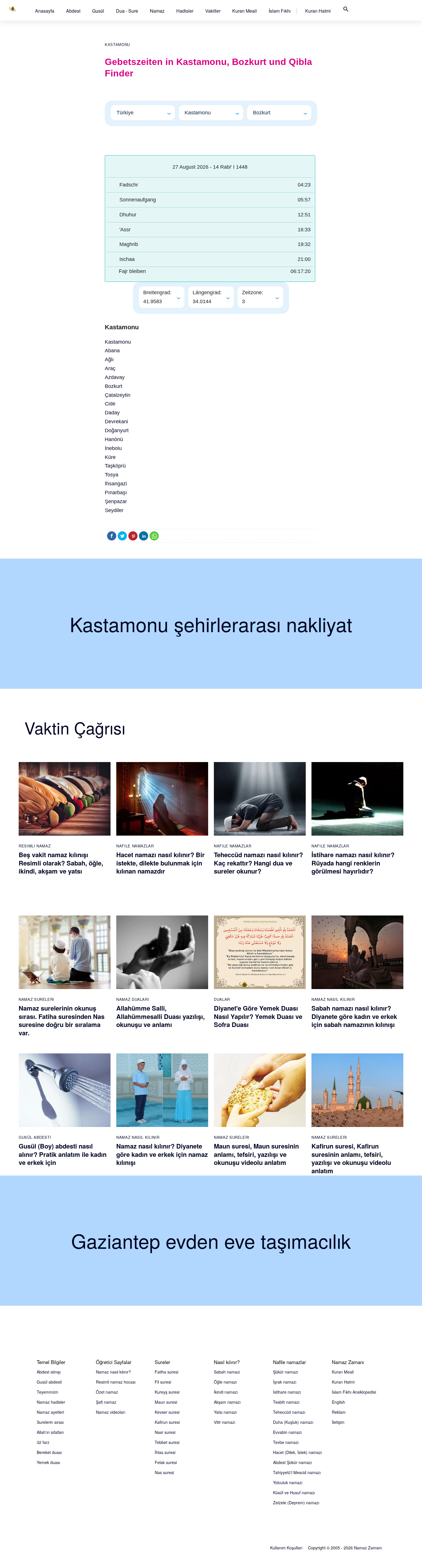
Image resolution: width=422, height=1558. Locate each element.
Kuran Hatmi (318, 10)
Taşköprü (115, 466)
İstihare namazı (287, 1392)
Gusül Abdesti (35, 1137)
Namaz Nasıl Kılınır (333, 999)
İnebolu (113, 448)
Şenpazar (116, 501)
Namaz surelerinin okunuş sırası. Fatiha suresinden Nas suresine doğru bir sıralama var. (61, 1020)
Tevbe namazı (286, 1442)
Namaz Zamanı (368, 1548)
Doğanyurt (117, 430)
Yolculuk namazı (287, 1482)
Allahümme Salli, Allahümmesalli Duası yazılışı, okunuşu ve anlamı (160, 1016)
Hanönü (114, 439)
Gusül (98, 10)
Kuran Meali (244, 10)
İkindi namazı (226, 1392)
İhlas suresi (165, 1452)
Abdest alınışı (49, 1372)
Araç (110, 368)
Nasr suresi (165, 1432)
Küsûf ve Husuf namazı (294, 1492)
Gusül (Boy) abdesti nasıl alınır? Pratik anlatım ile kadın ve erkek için (63, 1154)
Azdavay (115, 377)
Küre (110, 457)
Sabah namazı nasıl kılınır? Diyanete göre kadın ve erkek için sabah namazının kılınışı (354, 1016)
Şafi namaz (106, 1402)
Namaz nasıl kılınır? (113, 1372)
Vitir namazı (224, 1422)
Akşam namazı (227, 1402)
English (338, 1402)
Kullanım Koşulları (286, 1548)
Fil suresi (163, 1382)
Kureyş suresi (167, 1392)
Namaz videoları (110, 1412)
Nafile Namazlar (135, 846)
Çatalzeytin (117, 395)
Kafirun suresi (167, 1422)
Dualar (222, 999)
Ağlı (109, 359)
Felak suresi (166, 1462)
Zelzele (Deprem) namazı (296, 1502)
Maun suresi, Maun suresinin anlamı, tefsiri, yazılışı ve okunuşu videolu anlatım (256, 1154)
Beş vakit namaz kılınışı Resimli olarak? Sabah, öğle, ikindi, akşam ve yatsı (61, 863)
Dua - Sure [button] (127, 10)
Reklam (339, 1412)
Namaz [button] (157, 10)
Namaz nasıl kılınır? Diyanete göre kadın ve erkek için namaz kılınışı (162, 1154)
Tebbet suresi (167, 1442)
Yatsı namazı (225, 1412)
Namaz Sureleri (36, 999)
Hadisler (184, 10)
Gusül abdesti (49, 1382)
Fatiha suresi (166, 1372)
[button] (44, 10)
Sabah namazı (227, 1372)
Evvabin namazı (287, 1432)
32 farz (43, 1442)
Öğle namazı (225, 1382)
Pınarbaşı (116, 492)
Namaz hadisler (51, 1402)
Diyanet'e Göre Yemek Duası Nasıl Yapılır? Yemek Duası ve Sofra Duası (258, 1016)
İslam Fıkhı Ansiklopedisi (354, 1392)
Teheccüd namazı (289, 1412)
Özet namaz (107, 1392)
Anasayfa (44, 10)
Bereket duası (49, 1452)
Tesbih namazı (286, 1402)
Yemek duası (48, 1462)
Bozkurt (113, 386)
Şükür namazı (285, 1372)
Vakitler (212, 10)
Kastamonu (117, 45)
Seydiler (114, 510)
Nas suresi (164, 1472)
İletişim (338, 1422)
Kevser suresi (167, 1412)
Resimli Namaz (35, 846)
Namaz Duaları (132, 999)
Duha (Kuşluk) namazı (293, 1422)
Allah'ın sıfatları (50, 1432)
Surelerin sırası (50, 1422)
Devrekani (116, 421)
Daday (112, 413)
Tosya (111, 475)
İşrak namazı (284, 1382)
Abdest (73, 10)
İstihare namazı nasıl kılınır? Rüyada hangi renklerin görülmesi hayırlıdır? (352, 863)
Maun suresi (166, 1402)
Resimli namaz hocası (115, 1382)
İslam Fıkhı (280, 10)
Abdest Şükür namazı (292, 1462)
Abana (112, 350)
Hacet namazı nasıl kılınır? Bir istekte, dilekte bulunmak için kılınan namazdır (160, 863)
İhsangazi (116, 483)
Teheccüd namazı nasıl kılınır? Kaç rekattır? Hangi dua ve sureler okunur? (258, 863)
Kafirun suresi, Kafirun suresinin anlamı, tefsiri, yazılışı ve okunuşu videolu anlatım (351, 1158)
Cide (110, 404)
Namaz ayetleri (50, 1412)
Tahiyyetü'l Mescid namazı (297, 1472)
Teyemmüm (47, 1392)
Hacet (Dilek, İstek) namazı (297, 1452)
